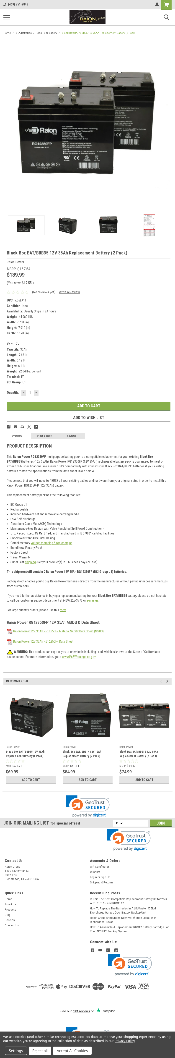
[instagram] (116, 950)
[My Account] (157, 4)
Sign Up (105, 877)
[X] (29, 427)
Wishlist (95, 872)
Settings (16, 1050)
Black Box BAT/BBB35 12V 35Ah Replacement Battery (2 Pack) (99, 32)
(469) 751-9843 (18, 4)
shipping (30, 562)
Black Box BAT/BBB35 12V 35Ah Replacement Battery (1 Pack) (25, 754)
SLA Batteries (24, 32)
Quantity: (13, 392)
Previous (6, 124)
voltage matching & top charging (51, 543)
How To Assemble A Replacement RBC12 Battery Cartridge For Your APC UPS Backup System (129, 929)
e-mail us (92, 600)
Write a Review (69, 292)
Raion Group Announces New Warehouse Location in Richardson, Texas (123, 920)
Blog (7, 915)
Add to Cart (31, 780)
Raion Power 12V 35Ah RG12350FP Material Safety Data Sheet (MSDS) (58, 631)
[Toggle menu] (6, 17)
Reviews (71, 435)
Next (168, 124)
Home (7, 32)
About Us (10, 904)
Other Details (44, 435)
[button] (88, 806)
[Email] (15, 427)
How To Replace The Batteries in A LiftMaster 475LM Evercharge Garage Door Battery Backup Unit (123, 910)
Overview (17, 435)
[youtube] (100, 950)
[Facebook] (8, 427)
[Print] (22, 427)
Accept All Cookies (72, 1050)
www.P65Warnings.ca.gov (78, 657)
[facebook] (92, 950)
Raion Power (13, 747)
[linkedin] (108, 950)
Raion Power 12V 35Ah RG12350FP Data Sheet (43, 641)
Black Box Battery (47, 32)
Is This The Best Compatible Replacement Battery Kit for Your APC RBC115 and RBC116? (128, 901)
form (63, 610)
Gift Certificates (100, 866)
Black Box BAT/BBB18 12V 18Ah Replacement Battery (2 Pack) (138, 754)
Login (93, 877)
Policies (10, 920)
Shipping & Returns (101, 882)
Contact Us (12, 925)
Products (10, 909)
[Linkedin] (36, 427)
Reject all (40, 1050)
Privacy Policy (124, 1041)
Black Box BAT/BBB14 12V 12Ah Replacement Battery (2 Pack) (82, 754)
